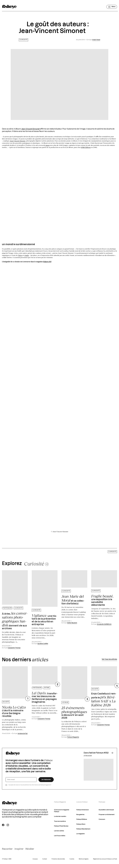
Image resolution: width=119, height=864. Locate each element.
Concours (102, 819)
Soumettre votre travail (106, 809)
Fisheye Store (80, 824)
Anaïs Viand (96, 39)
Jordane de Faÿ (23, 733)
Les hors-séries (59, 830)
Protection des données (58, 859)
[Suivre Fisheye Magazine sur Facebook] (3, 825)
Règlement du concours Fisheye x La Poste (105, 859)
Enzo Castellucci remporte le (103, 700)
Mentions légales (83, 859)
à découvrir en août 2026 (74, 712)
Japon (47, 145)
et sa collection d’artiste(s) (72, 599)
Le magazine (80, 833)
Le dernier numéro (60, 816)
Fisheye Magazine (73, 737)
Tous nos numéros (60, 821)
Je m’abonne (46, 779)
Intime (46, 687)
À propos (35, 859)
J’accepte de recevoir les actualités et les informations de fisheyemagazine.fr (29, 785)
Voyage (65, 702)
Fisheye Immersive (82, 809)
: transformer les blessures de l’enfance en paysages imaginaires (44, 697)
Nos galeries (80, 814)
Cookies (71, 859)
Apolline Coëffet (42, 643)
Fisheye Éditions (81, 819)
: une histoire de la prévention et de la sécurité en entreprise (44, 620)
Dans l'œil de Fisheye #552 (96, 753)
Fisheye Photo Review (61, 826)
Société (6, 701)
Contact (44, 859)
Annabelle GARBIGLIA (104, 624)
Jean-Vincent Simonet (30, 129)
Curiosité (23, 39)
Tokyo (20, 255)
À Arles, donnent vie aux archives (15, 620)
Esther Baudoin (72, 623)
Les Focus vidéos (59, 835)
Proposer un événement (106, 814)
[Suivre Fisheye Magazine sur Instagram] (8, 825)
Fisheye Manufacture (83, 829)
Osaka (26, 255)
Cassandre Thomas (14, 647)
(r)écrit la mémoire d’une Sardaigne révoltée (14, 711)
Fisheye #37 (47, 262)
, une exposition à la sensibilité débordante (102, 600)
